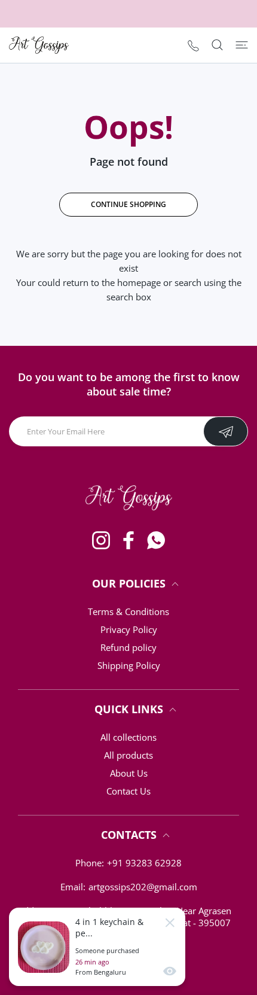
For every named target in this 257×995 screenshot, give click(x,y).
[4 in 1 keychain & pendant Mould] (43, 947)
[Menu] (242, 44)
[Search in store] (217, 44)
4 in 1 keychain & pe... (109, 927)
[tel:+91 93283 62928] (193, 45)
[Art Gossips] (39, 45)
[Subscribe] (225, 431)
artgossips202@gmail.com (142, 887)
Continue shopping (128, 204)
